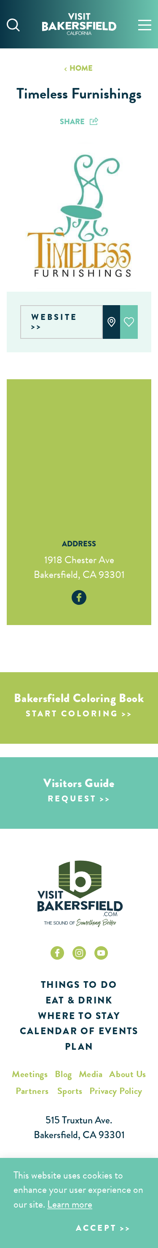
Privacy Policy (115, 1091)
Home (81, 68)
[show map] (112, 322)
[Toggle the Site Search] (13, 24)
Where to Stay (79, 1016)
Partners (32, 1091)
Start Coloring (72, 714)
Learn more (69, 1204)
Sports (70, 1091)
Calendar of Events (79, 1031)
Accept (96, 1228)
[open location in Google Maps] (79, 448)
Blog (63, 1074)
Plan (79, 1047)
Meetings (30, 1074)
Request (72, 799)
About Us (127, 1074)
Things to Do (79, 985)
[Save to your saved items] (129, 322)
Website (54, 317)
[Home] (79, 24)
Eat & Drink (79, 1000)
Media (91, 1074)
